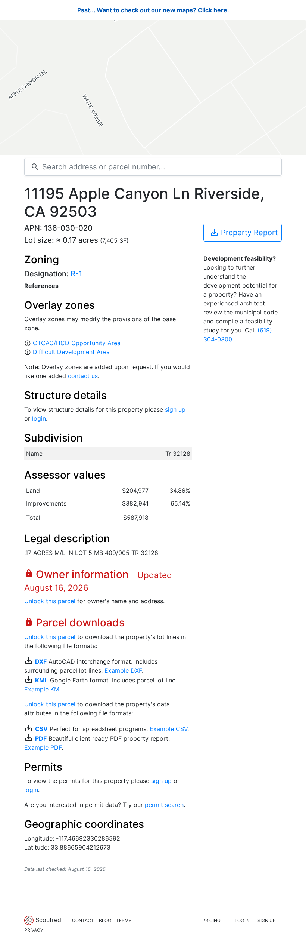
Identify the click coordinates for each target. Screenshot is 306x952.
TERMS (124, 920)
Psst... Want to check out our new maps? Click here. (153, 10)
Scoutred (48, 920)
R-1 (76, 273)
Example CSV (168, 729)
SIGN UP (266, 920)
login (39, 418)
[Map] (153, 87)
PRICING (211, 920)
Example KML (43, 689)
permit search (164, 804)
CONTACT (83, 920)
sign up (175, 409)
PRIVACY (33, 930)
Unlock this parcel (49, 601)
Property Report (244, 232)
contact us (83, 376)
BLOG (105, 920)
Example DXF (123, 670)
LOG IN (242, 920)
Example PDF (43, 747)
